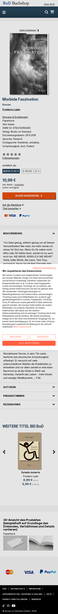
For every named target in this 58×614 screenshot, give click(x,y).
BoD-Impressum (22, 327)
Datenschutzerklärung (44, 268)
